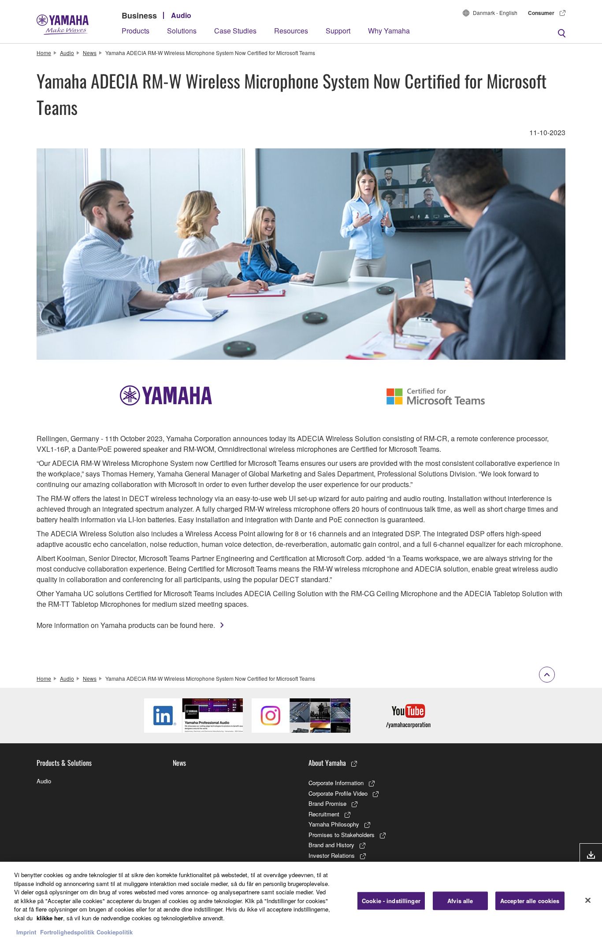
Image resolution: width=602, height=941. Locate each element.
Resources (291, 31)
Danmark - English (495, 12)
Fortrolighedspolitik (67, 932)
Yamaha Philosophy (333, 824)
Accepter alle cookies (530, 901)
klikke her (50, 918)
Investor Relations (331, 855)
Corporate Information (336, 783)
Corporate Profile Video (338, 793)
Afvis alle (460, 901)
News (90, 52)
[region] (301, 901)
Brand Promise (327, 803)
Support (338, 31)
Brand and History (331, 845)
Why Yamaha (389, 31)
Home (44, 52)
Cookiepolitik (115, 932)
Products (135, 31)
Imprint (26, 932)
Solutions (182, 31)
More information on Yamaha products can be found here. (126, 625)
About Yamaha (327, 762)
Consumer (541, 13)
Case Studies (235, 31)
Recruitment (323, 814)
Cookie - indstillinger (391, 901)
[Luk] (588, 900)
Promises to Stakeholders (341, 834)
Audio (181, 15)
